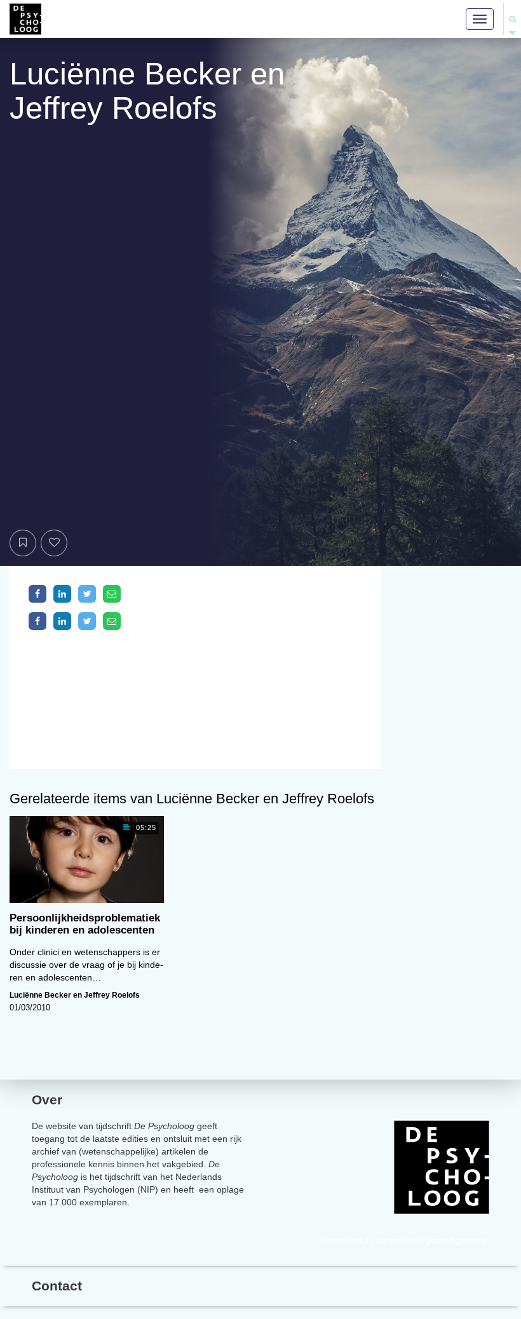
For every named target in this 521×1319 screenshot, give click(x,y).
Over (47, 1099)
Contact (57, 1285)
